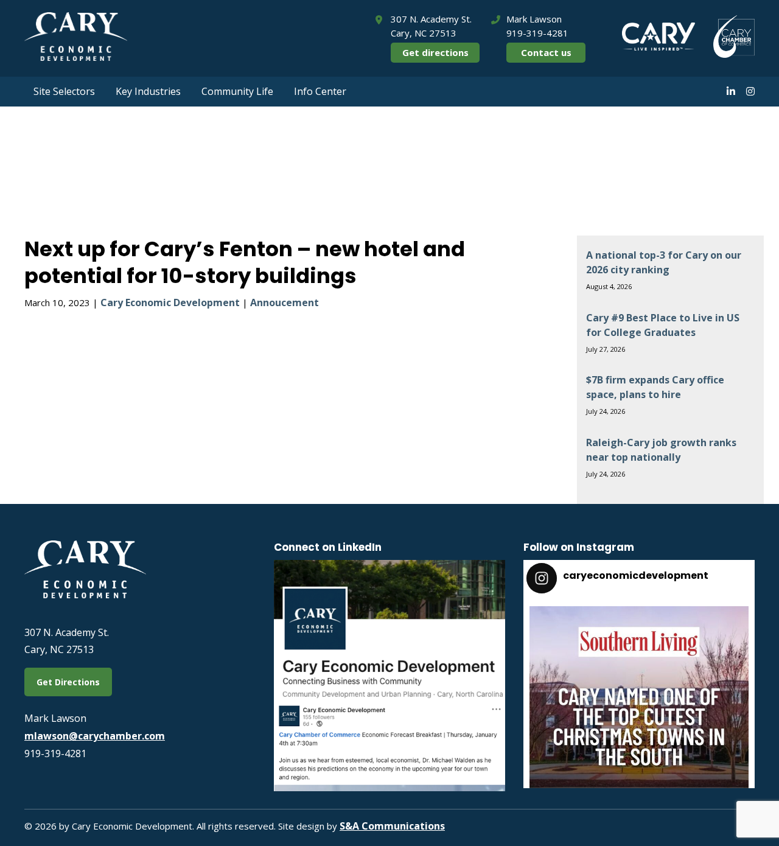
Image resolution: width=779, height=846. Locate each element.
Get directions (435, 52)
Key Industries (148, 91)
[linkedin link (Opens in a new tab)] (731, 91)
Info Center (320, 91)
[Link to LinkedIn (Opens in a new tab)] (389, 787)
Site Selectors (64, 91)
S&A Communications (392, 826)
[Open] (639, 715)
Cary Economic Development (170, 302)
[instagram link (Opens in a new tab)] (750, 91)
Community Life (237, 91)
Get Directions (68, 682)
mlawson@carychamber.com (94, 736)
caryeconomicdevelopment (637, 618)
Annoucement (284, 302)
